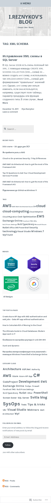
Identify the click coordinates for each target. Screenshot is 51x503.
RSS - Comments (12, 486)
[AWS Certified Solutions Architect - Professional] (11, 271)
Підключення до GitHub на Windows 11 (20, 190)
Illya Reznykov (28, 109)
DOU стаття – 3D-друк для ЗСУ (16, 147)
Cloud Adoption (36, 212)
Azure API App (25, 376)
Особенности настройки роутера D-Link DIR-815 (24, 340)
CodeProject (10, 381)
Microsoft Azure (40, 224)
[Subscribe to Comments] (4, 486)
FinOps (28, 386)
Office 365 (14, 228)
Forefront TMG (28, 221)
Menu (27, 3)
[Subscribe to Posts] (4, 481)
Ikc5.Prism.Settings (10, 224)
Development (29, 382)
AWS (7, 205)
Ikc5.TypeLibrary (25, 224)
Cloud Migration (10, 217)
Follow (7, 445)
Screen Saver (10, 397)
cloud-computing (16, 211)
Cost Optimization (27, 216)
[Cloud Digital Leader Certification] (34, 291)
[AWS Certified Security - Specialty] (34, 271)
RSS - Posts (10, 481)
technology (10, 231)
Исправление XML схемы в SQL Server (22, 58)
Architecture (12, 369)
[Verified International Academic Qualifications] (11, 291)
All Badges (8, 297)
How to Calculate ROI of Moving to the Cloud (22, 325)
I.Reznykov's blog (25, 19)
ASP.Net (26, 369)
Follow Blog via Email (12, 423)
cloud (41, 206)
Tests (23, 404)
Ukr (4, 410)
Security (33, 227)
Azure (30, 207)
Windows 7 (37, 231)
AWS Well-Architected (20, 207)
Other (30, 393)
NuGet (6, 227)
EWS (40, 216)
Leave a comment (10, 112)
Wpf (5, 235)
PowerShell (24, 228)
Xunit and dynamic (11, 346)
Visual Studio (24, 231)
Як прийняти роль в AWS (14, 152)
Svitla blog (38, 397)
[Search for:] (18, 129)
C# (34, 206)
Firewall (35, 386)
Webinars (33, 409)
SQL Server (23, 397)
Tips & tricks (36, 404)
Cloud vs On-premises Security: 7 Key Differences (24, 158)
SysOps (11, 404)
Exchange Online (12, 220)
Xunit (10, 235)
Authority (36, 369)
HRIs (35, 221)
